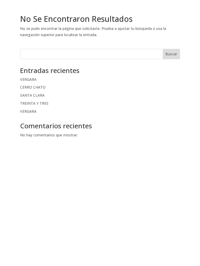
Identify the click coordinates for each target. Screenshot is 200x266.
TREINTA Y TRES (34, 103)
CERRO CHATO (33, 87)
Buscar (171, 53)
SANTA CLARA (32, 95)
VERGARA (28, 79)
